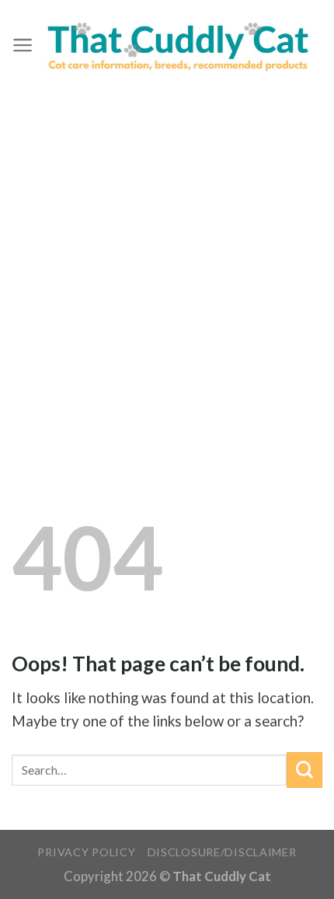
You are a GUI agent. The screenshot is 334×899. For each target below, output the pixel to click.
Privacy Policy (86, 852)
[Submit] (304, 770)
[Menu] (22, 45)
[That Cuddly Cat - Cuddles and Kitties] (178, 45)
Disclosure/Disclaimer (222, 852)
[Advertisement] (167, 266)
